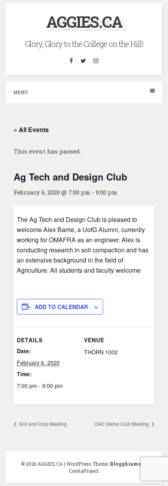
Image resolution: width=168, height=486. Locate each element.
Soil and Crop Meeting (42, 423)
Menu (20, 92)
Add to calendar (61, 307)
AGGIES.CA (84, 21)
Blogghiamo (125, 464)
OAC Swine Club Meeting (122, 423)
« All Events (31, 129)
